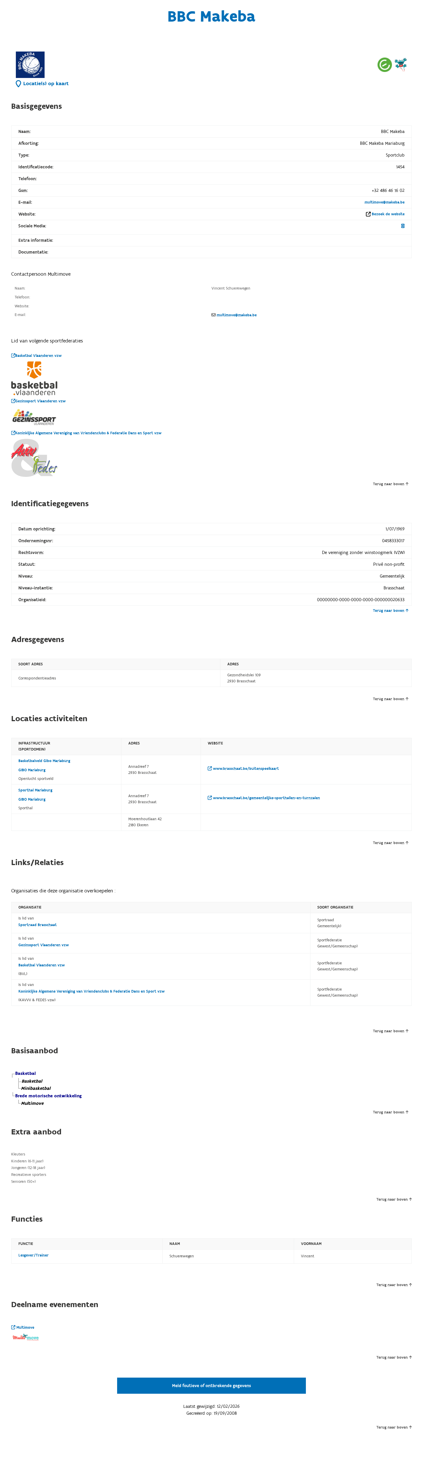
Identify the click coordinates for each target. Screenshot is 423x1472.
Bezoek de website (388, 214)
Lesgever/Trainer (33, 1255)
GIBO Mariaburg (31, 770)
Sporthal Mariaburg (35, 790)
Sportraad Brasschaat (37, 925)
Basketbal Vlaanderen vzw (38, 355)
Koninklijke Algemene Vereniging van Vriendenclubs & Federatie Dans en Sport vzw (88, 433)
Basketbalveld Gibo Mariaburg (44, 760)
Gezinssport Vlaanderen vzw (40, 401)
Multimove (24, 1327)
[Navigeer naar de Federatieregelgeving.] (385, 64)
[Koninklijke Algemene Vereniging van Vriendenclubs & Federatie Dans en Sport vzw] (34, 458)
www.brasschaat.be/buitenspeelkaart (245, 768)
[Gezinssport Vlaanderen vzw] (34, 417)
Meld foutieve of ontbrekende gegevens (211, 1386)
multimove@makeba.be (385, 202)
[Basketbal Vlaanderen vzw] (34, 378)
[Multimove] (400, 64)
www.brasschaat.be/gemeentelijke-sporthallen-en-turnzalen (266, 798)
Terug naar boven (388, 484)
